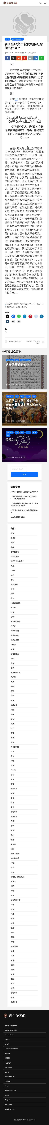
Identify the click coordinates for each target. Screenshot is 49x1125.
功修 (12, 612)
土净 (12, 663)
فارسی (7, 1072)
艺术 (12, 960)
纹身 (12, 928)
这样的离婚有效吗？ (18, 517)
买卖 (12, 547)
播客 (12, 784)
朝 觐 (12, 830)
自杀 (12, 956)
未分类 (13, 844)
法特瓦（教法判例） (17, 39)
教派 (12, 793)
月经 (12, 821)
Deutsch (7, 1053)
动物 (12, 617)
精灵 (12, 923)
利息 (12, 598)
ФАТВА (7, 1058)
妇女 (12, 719)
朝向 (12, 835)
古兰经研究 (15, 635)
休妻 (12, 566)
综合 (12, 932)
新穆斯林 (14, 812)
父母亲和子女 (15, 900)
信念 (12, 575)
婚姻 (12, 724)
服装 (12, 826)
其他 (22, 360)
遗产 (12, 984)
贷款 (12, 965)
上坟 (12, 533)
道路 (12, 979)
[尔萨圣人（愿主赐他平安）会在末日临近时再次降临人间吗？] (24, 408)
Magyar (7, 1100)
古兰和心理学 (15, 621)
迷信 (12, 970)
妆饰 (12, 714)
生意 (12, 905)
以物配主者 (15, 552)
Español (7, 1081)
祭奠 (12, 919)
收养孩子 (14, 789)
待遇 (12, 765)
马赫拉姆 (14, 1002)
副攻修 (13, 608)
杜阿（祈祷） (15, 854)
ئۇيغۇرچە (8, 1063)
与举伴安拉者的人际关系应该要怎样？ (24, 492)
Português (8, 1067)
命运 (12, 659)
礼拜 (12, 914)
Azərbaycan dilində (11, 1049)
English (7, 1039)
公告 (17, 360)
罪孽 (12, 937)
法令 (12, 872)
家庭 (12, 738)
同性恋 (13, 645)
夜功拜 (34, 432)
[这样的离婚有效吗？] (24, 372)
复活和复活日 (15, 672)
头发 (12, 696)
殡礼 (12, 867)
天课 (12, 691)
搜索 (24, 474)
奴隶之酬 (14, 705)
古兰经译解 (15, 640)
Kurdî (6, 1086)
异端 (12, 761)
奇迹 (12, 700)
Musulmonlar (9, 1077)
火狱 (12, 886)
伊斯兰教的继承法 (17, 561)
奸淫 (12, 710)
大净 (12, 682)
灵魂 (12, 891)
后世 (12, 649)
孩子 (12, 728)
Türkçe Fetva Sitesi (11, 1030)
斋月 (8, 435)
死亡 (12, 863)
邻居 (12, 988)
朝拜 (12, 840)
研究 (34, 396)
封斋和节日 (15, 747)
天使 (12, 686)
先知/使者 (14, 584)
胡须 (12, 951)
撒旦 (12, 779)
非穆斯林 (14, 993)
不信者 (13, 538)
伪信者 (13, 570)
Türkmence (8, 1104)
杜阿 (12, 849)
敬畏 (12, 798)
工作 (12, 756)
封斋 (12, 742)
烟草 (12, 895)
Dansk (7, 1095)
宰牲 (12, 733)
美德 (12, 942)
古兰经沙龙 (15, 631)
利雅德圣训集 (15, 603)
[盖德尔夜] (24, 445)
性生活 (13, 770)
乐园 (12, 543)
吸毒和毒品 (15, 654)
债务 (12, 580)
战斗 (12, 775)
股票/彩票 (14, 946)
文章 (12, 803)
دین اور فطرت (9, 1109)
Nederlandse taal (10, 1090)
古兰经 (7, 39)
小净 (12, 751)
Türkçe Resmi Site (11, 1025)
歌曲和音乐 (15, 858)
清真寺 (13, 881)
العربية (7, 1044)
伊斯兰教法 (10, 360)
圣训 (12, 668)
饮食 (12, 997)
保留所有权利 (31, 1120)
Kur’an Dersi (9, 1035)
